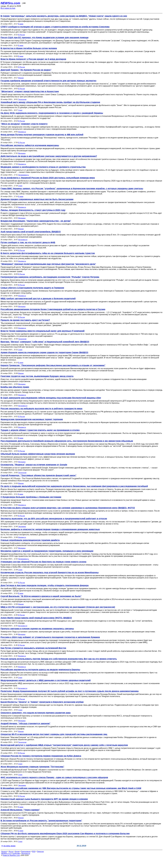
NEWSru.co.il (6, 853)
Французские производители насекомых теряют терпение (32, 419)
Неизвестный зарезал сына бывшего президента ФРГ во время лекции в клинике (44, 799)
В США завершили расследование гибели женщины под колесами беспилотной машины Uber (51, 398)
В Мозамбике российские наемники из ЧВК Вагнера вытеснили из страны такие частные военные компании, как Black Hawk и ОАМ (71, 788)
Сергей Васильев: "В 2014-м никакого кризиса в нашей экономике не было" (41, 596)
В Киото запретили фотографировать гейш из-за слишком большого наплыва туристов (48, 253)
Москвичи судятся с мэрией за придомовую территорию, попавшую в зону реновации (47, 551)
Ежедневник (25, 851)
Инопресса (22, 132)
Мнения (21, 78)
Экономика (22, 526)
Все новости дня (8, 8)
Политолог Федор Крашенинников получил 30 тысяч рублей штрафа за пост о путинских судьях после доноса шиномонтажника (70, 691)
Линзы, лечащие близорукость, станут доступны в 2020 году (33, 210)
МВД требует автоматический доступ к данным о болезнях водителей (38, 298)
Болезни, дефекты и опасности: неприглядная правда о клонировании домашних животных (50, 529)
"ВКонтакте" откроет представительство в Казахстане (30, 91)
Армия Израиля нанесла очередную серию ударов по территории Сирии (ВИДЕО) (44, 352)
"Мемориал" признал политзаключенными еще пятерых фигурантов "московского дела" (48, 264)
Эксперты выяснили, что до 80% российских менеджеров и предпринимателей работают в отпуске (54, 518)
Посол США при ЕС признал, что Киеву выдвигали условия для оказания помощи (44, 37)
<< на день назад (8, 846)
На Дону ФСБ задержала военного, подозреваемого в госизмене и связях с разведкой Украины (52, 113)
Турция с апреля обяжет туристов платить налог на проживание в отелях (40, 430)
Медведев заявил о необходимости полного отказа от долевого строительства (43, 167)
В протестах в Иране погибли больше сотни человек (29, 48)
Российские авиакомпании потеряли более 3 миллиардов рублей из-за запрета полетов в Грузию (53, 309)
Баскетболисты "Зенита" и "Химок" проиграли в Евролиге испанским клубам (42, 702)
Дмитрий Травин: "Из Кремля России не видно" (26, 70)
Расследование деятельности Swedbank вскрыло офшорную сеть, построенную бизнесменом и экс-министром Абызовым (67, 441)
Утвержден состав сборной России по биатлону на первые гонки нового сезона (43, 562)
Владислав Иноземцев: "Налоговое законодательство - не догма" (36, 221)
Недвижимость (23, 175)
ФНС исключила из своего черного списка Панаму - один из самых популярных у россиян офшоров (54, 777)
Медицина (21, 153)
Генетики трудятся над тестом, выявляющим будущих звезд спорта (37, 376)
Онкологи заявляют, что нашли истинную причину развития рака (36, 713)
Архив (17, 851)
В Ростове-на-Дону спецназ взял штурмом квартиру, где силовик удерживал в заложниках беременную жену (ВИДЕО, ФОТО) (68, 508)
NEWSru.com (10, 3)
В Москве (16, 853)
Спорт (20, 110)
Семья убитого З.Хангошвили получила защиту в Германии (32, 288)
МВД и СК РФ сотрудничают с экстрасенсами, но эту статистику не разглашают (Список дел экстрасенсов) (58, 607)
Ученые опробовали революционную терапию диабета (30, 540)
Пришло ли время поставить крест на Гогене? (25, 320)
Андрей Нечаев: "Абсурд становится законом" (25, 723)
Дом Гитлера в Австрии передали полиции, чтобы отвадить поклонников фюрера (45, 585)
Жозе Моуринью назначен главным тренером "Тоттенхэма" (32, 766)
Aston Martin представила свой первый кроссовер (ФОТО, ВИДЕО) (36, 618)
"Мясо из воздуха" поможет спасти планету (24, 124)
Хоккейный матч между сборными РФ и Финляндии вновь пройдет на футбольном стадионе (50, 102)
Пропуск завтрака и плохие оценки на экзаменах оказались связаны (37, 628)
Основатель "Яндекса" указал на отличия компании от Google (34, 464)
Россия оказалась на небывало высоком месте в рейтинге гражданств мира (41, 408)
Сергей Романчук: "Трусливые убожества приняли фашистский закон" (38, 475)
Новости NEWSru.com (11, 855)
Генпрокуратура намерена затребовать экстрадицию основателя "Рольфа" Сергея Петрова (50, 277)
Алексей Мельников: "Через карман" (20, 810)
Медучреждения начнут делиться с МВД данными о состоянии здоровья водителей (46, 680)
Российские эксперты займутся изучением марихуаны (30, 145)
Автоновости (22, 240)
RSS (33, 851)
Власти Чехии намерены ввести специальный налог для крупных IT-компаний (42, 331)
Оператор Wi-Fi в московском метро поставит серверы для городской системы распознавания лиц (54, 734)
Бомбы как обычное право (15, 387)
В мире (20, 24)
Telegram (40, 851)
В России (21, 35)
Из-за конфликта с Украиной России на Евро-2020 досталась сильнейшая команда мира (48, 178)
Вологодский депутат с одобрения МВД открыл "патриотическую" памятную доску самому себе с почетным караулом (64, 745)
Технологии (22, 99)
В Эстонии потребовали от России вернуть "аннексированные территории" (41, 820)
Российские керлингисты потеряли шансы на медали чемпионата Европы (40, 669)
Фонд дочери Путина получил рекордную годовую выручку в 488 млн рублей (42, 134)
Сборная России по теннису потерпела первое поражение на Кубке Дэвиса (41, 756)
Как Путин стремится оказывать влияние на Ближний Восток (33, 648)
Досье (11, 851)
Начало (4, 851)
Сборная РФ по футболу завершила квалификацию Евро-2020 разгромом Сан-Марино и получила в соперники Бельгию (65, 833)
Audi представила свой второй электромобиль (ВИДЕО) (31, 231)
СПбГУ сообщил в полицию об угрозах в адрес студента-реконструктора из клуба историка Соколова (55, 27)
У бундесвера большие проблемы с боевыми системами (31, 497)
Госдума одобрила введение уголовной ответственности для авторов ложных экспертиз (48, 80)
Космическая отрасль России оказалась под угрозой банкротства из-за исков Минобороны (50, 572)
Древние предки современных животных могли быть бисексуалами (37, 199)
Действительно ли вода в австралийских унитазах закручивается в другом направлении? (49, 156)
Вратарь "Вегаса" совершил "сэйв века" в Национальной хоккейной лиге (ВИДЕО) (45, 341)
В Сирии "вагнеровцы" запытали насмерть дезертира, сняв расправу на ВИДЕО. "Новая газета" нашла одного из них (64, 16)
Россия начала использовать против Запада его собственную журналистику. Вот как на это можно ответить (59, 659)
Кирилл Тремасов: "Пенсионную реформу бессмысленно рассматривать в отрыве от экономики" (53, 365)
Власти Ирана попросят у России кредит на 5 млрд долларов (33, 59)
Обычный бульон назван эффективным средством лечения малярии (38, 454)
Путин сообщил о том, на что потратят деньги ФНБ (28, 242)
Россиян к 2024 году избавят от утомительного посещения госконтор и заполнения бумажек (50, 637)
